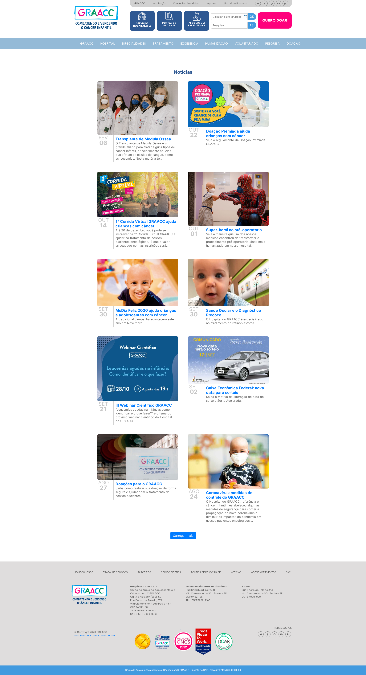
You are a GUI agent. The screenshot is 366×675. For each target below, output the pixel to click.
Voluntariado (246, 43)
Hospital (107, 43)
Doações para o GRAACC (139, 484)
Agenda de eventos (263, 572)
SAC (288, 572)
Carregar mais (183, 535)
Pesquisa (272, 43)
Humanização (216, 43)
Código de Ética (171, 572)
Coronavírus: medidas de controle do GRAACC (229, 495)
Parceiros (144, 572)
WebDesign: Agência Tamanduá (94, 635)
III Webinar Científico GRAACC (144, 405)
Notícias (236, 572)
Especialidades (133, 43)
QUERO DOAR (274, 20)
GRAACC (139, 3)
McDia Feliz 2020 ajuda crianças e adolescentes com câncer (146, 312)
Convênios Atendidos (186, 3)
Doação (293, 43)
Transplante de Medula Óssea (143, 139)
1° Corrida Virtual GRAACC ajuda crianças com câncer (146, 223)
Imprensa (211, 3)
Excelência (189, 43)
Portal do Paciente (235, 3)
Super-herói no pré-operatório (234, 230)
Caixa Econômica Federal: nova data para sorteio (235, 390)
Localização (159, 3)
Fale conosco (84, 572)
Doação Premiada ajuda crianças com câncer (228, 133)
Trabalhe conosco (115, 572)
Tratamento (163, 43)
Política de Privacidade (206, 572)
